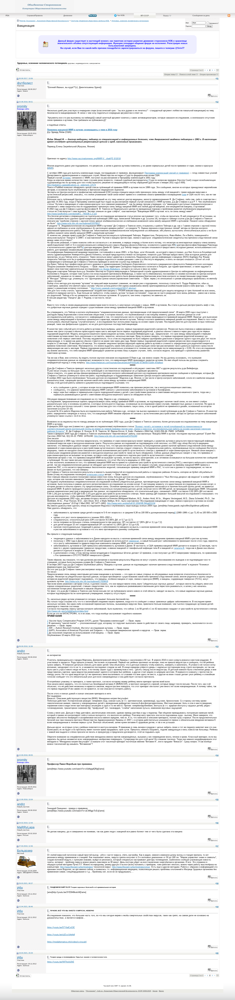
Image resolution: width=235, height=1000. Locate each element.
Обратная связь (77, 991)
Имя (187, 23)
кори (184, 194)
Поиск (166, 16)
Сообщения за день (201, 15)
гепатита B (179, 548)
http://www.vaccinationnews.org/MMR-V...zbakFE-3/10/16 (94, 158)
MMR (50, 168)
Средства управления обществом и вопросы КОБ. (90, 21)
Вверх (161, 991)
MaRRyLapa (26, 827)
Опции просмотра (208, 74)
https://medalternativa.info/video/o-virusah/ (67, 942)
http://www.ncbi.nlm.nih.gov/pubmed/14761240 (115, 436)
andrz (21, 651)
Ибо (20, 887)
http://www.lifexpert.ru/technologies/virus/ (131, 867)
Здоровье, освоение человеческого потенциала (130, 21)
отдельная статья (95, 474)
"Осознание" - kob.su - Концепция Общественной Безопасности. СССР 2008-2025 (118, 991)
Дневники (67, 15)
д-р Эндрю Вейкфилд (109, 269)
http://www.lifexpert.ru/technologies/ (76, 867)
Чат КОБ (121, 15)
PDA (7, 15)
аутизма (66, 178)
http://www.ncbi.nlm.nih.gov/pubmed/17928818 (86, 581)
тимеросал (134, 541)
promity (22, 106)
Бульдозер (24, 850)
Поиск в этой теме (188, 74)
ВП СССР (145, 15)
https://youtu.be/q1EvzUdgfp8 (61, 934)
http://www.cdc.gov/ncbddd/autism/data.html (67, 611)
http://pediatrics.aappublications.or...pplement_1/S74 (71, 185)
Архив (155, 991)
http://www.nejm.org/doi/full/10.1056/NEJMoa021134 (131, 503)
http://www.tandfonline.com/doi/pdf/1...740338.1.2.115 (72, 214)
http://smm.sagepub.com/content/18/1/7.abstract (113, 288)
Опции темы (169, 74)
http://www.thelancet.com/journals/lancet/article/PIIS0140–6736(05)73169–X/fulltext (124, 362)
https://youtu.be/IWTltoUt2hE (60, 962)
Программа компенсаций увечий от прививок (166, 173)
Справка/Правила (35, 15)
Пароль (188, 26)
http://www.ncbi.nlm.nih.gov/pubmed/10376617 (78, 223)
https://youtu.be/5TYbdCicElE (61, 927)
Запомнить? (214, 23)
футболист (25, 83)
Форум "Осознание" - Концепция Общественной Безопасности (44, 21)
